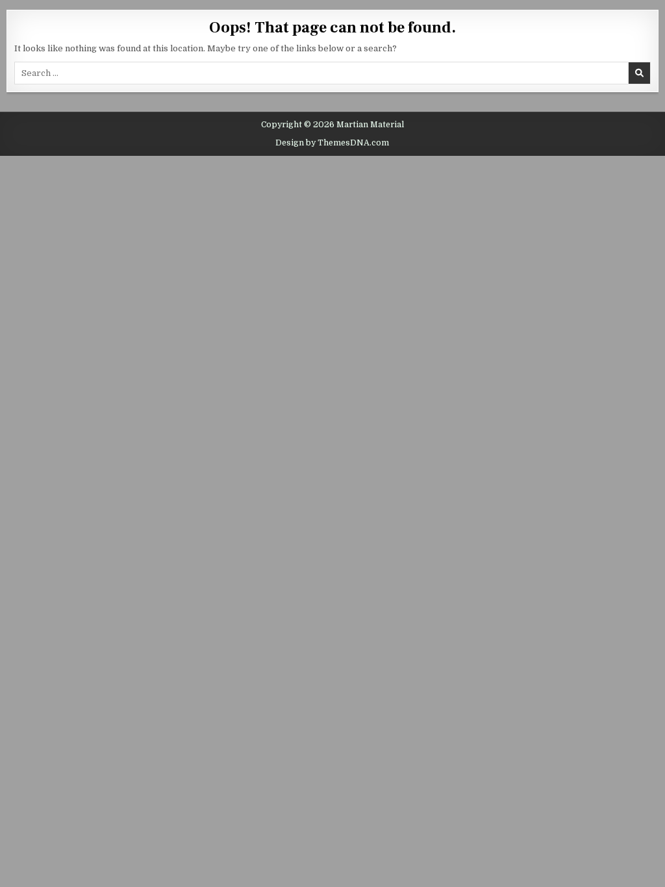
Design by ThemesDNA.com (332, 142)
